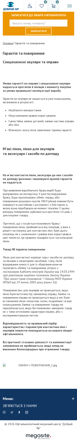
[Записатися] (38, 31)
